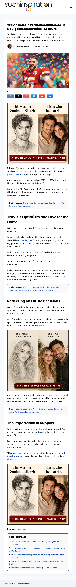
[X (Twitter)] (18, 96)
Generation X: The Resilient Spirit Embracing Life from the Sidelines (35, 568)
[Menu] (71, 7)
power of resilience (16, 174)
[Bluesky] (50, 96)
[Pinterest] (26, 96)
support (43, 432)
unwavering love (24, 240)
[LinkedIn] (34, 96)
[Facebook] (10, 96)
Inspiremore (20, 529)
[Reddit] (42, 96)
